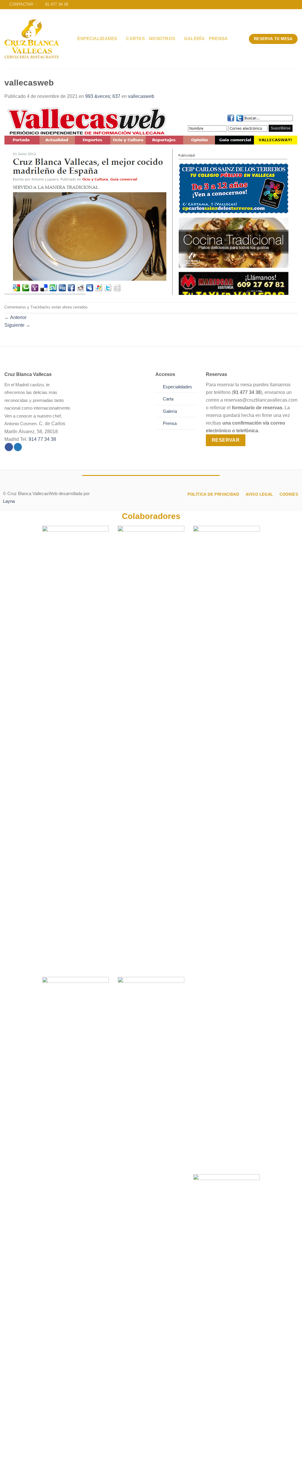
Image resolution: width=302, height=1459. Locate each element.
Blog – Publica (128, 1449)
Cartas (135, 38)
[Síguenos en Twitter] (18, 447)
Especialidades (97, 38)
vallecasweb (141, 96)
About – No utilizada (26, 1449)
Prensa (218, 38)
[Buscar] (70, 39)
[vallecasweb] (150, 200)
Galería (194, 38)
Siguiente (17, 325)
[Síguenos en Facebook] (9, 447)
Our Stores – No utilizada (80, 1449)
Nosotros (162, 38)
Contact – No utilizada (172, 1449)
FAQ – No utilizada (220, 1449)
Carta (168, 399)
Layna (9, 501)
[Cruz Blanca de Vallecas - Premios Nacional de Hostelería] (31, 38)
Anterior (15, 317)
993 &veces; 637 (102, 96)
